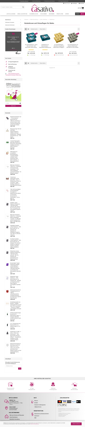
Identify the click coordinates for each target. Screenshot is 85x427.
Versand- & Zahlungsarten (40, 404)
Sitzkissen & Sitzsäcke (9, 22)
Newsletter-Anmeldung (15, 419)
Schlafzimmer (43, 13)
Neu (83, 13)
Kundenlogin (74, 3)
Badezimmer (51, 13)
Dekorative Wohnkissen (9, 25)
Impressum (36, 415)
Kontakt (36, 402)
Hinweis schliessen (76, 423)
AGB (35, 417)
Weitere (67, 13)
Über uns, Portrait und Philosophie (17, 415)
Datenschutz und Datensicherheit (41, 413)
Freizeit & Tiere (60, 13)
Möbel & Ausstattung (22, 13)
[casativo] (42, 8)
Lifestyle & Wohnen (11, 13)
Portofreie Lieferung (24, 1)
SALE (78, 13)
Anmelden (13, 105)
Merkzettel (82, 3)
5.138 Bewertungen (13, 49)
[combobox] (43, 29)
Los (20, 368)
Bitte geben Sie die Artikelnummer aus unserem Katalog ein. (12, 363)
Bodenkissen (8, 19)
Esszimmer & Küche (33, 13)
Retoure (36, 400)
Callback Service (37, 406)
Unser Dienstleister (14, 417)
